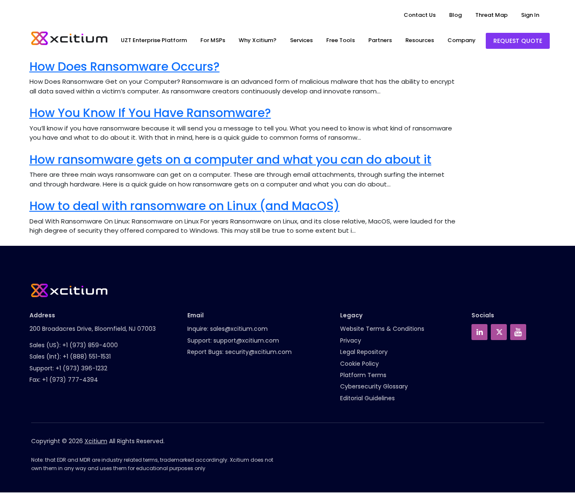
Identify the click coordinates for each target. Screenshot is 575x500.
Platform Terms (363, 375)
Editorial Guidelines (367, 398)
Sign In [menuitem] (530, 15)
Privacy (350, 340)
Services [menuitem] (301, 40)
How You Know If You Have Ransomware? (150, 113)
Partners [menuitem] (380, 40)
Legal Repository (364, 352)
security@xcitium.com (258, 352)
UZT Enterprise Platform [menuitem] (154, 40)
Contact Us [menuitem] (420, 15)
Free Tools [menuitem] (340, 40)
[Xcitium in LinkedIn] (479, 332)
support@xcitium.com (246, 340)
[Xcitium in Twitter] (499, 332)
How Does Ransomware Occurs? (124, 67)
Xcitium (96, 441)
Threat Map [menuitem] (491, 15)
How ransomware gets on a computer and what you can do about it (230, 160)
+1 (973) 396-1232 (81, 368)
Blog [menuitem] (455, 15)
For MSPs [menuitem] (212, 40)
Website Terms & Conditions (382, 328)
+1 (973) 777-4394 (70, 379)
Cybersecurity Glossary (374, 386)
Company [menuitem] (461, 40)
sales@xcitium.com (239, 328)
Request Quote (517, 41)
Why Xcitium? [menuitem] (258, 40)
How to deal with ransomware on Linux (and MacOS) (184, 206)
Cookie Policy (359, 363)
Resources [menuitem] (419, 40)
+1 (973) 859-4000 (90, 345)
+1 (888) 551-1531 (87, 356)
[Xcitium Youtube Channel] (518, 332)
